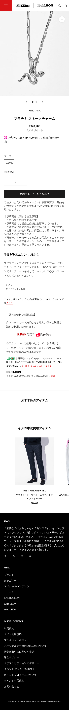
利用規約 (9, 628)
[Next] (42, 102)
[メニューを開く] (6, 5)
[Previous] (26, 102)
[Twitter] (13, 556)
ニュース (9, 592)
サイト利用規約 (13, 634)
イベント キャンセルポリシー (20, 669)
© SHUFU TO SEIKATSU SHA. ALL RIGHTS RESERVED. (34, 701)
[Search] (59, 5)
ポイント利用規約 (14, 680)
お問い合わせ (11, 686)
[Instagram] (22, 556)
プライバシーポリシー (16, 640)
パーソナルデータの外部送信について (25, 645)
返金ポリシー (11, 657)
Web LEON (10, 609)
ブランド (9, 574)
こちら (9, 303)
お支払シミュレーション (40, 366)
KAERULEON (12, 597)
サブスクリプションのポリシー (21, 663)
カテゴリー (10, 580)
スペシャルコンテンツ (16, 586)
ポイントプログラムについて (20, 674)
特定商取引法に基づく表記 (19, 651)
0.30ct (9, 162)
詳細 (24, 366)
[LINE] (30, 556)
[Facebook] (5, 556)
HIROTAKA (34, 110)
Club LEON (10, 603)
